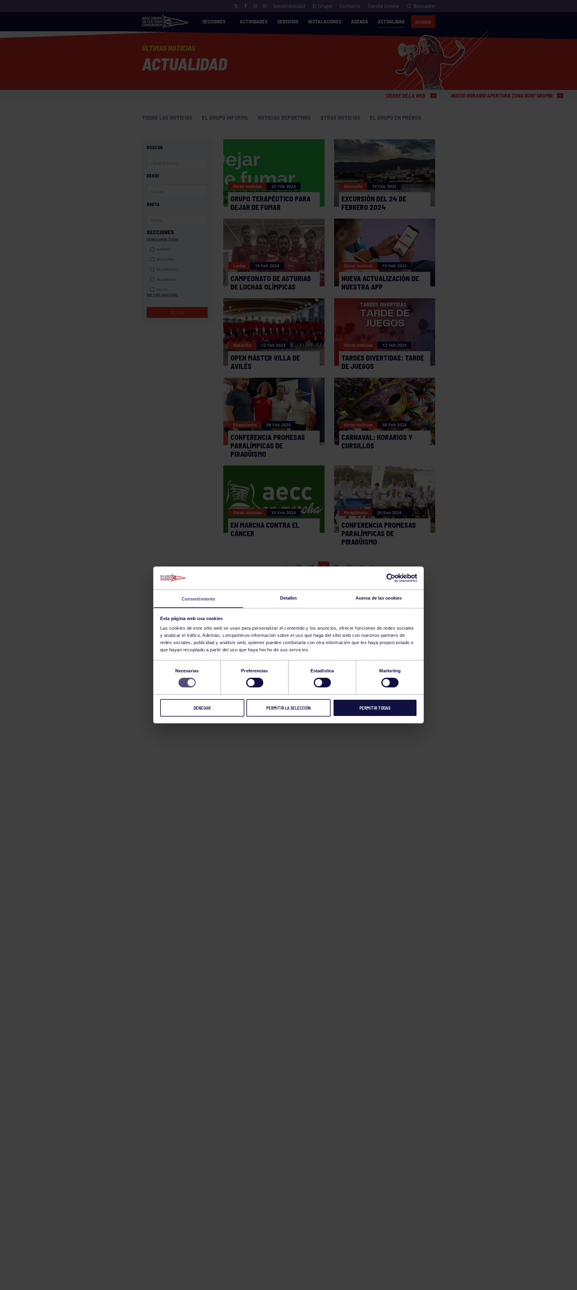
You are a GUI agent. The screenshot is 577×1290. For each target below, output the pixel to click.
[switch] (254, 682)
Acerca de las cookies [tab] (379, 597)
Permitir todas (374, 708)
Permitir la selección (288, 708)
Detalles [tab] (288, 597)
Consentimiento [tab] (198, 598)
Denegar (202, 708)
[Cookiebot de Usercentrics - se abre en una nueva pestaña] (391, 577)
